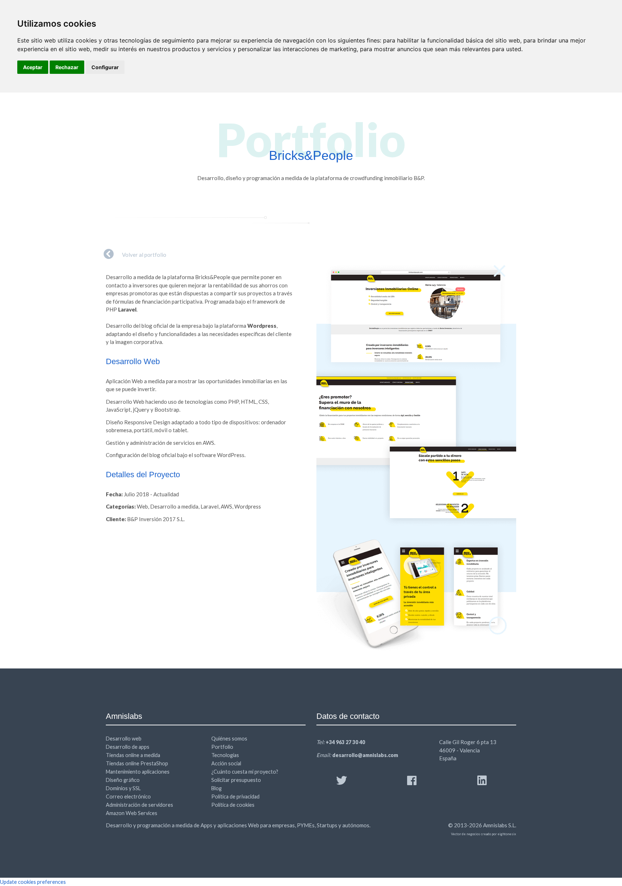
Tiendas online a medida (133, 755)
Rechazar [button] (66, 67)
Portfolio (222, 747)
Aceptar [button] (32, 67)
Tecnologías (225, 755)
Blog (216, 788)
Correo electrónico (128, 796)
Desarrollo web (123, 738)
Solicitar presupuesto (236, 780)
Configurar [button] (105, 67)
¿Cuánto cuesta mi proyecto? (244, 772)
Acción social (226, 763)
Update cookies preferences (33, 882)
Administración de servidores (139, 805)
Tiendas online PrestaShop (137, 763)
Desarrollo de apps (127, 747)
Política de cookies (232, 805)
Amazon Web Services (131, 813)
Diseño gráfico (123, 780)
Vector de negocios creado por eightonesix (483, 834)
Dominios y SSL (123, 788)
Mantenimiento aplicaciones (138, 772)
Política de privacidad (235, 796)
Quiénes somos (229, 738)
